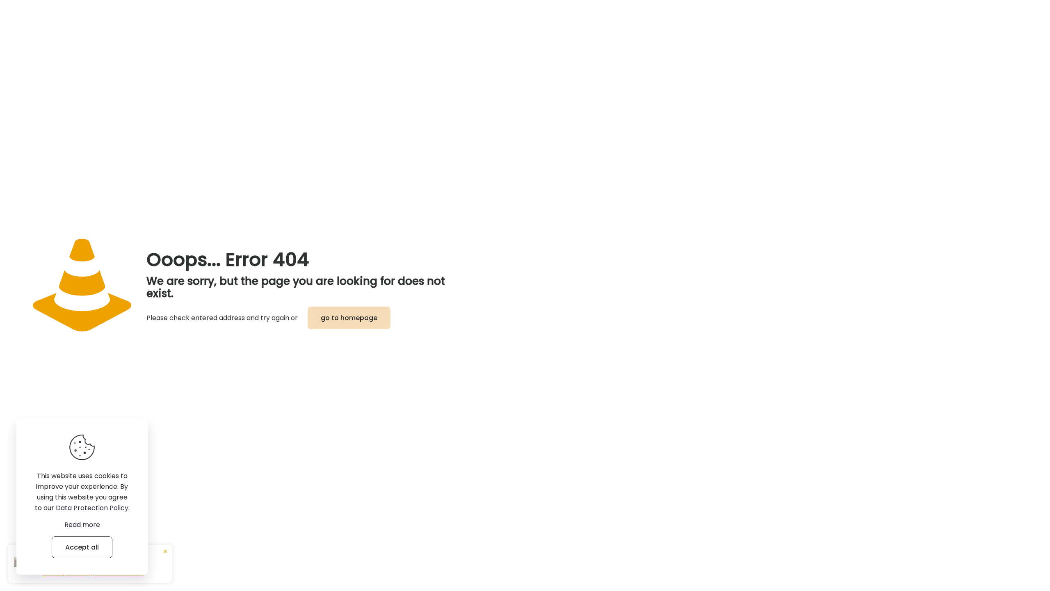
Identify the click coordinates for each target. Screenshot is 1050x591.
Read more (82, 524)
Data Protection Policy (92, 508)
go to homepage (349, 318)
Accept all (82, 547)
